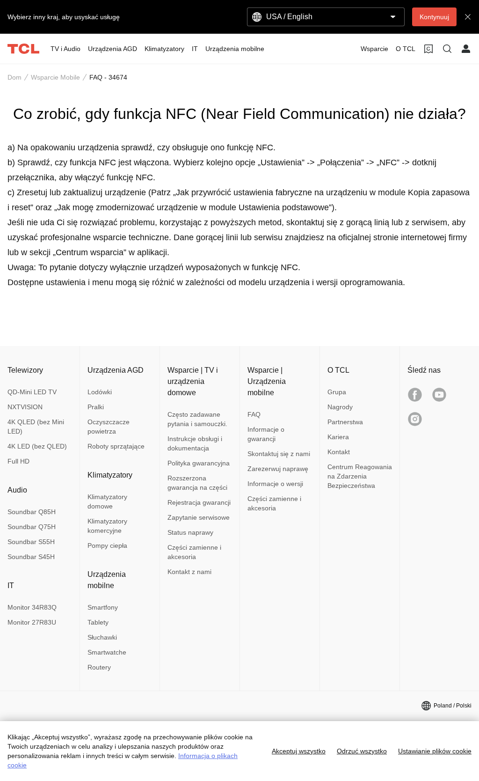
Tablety (98, 622)
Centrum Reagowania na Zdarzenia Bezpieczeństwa (359, 476)
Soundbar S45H (31, 556)
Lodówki (99, 392)
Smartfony (102, 607)
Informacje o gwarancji (265, 434)
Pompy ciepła (107, 545)
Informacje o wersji (275, 483)
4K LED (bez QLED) (37, 446)
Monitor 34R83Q (32, 607)
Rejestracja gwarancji (199, 502)
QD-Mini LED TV (32, 392)
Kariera (338, 437)
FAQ (254, 414)
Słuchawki (102, 637)
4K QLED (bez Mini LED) (35, 426)
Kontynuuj (434, 17)
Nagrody (340, 407)
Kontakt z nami (189, 571)
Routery (99, 667)
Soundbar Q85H (31, 512)
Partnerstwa (345, 422)
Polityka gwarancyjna (198, 463)
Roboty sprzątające (116, 446)
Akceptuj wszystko (299, 751)
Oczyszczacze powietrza (108, 426)
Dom (14, 77)
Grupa (336, 392)
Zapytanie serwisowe (198, 517)
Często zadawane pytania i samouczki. (197, 419)
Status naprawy (190, 532)
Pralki (95, 407)
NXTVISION (25, 407)
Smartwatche (106, 652)
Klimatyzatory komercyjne (107, 525)
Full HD (18, 461)
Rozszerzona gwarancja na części (197, 482)
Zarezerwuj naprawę (277, 468)
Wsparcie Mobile (55, 77)
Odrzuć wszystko (362, 751)
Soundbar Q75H (31, 526)
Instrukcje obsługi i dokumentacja (194, 443)
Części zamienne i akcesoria (194, 552)
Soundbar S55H (31, 541)
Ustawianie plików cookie (435, 751)
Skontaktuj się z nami (278, 453)
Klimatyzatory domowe (107, 501)
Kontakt (338, 452)
